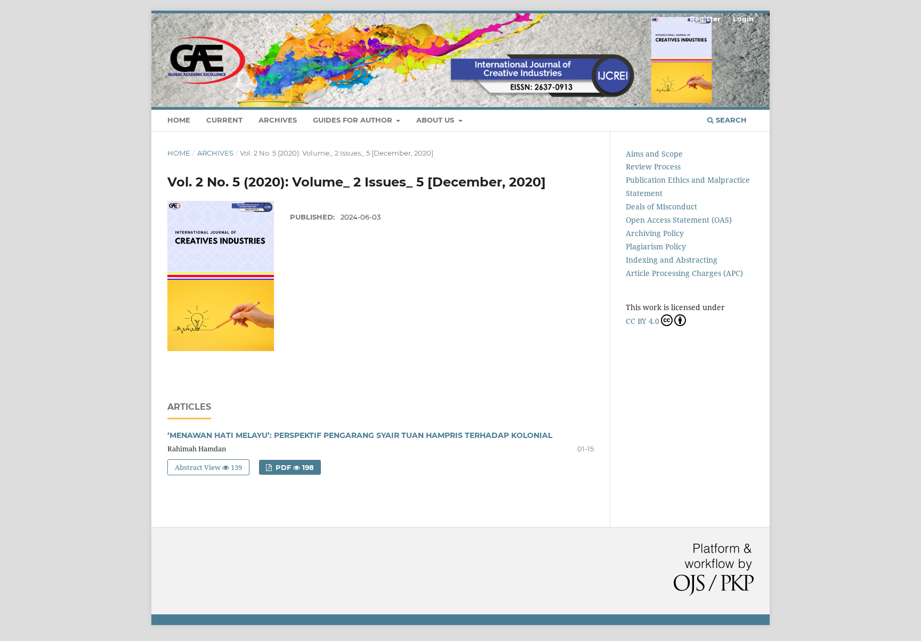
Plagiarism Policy (656, 246)
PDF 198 (293, 467)
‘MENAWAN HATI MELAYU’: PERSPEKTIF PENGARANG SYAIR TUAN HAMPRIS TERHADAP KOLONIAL (359, 435)
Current (224, 120)
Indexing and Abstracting (671, 260)
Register (705, 18)
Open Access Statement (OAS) (679, 220)
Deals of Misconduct (661, 206)
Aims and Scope (654, 154)
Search (730, 120)
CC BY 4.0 (642, 321)
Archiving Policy (655, 233)
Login (743, 18)
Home (178, 120)
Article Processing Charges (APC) (684, 273)
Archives (277, 120)
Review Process (653, 166)
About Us (436, 120)
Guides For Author (353, 120)
